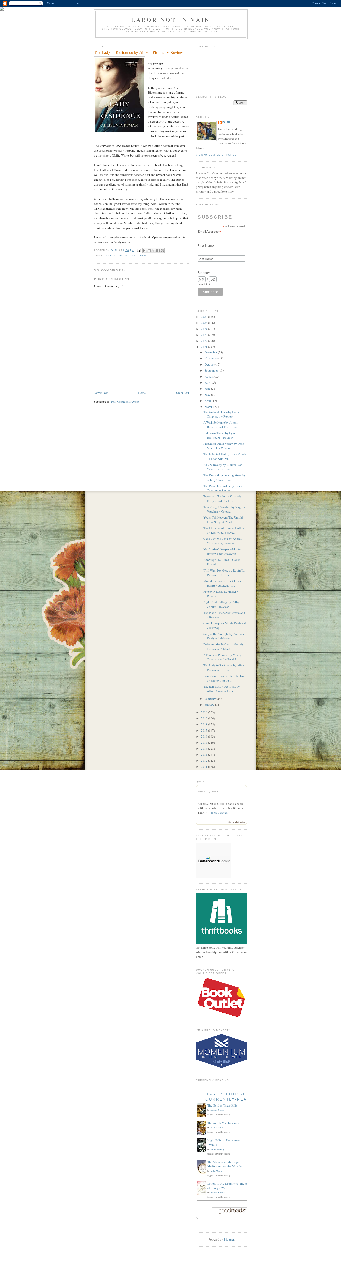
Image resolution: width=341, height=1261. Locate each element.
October (210, 364)
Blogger (229, 1239)
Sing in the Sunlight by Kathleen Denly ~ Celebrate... (224, 636)
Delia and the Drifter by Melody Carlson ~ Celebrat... (223, 646)
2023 (204, 335)
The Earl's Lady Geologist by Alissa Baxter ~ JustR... (221, 688)
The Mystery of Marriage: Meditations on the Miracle (224, 1164)
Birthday (204, 272)
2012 (204, 760)
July (208, 382)
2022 (204, 341)
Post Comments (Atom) (125, 401)
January (210, 704)
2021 (204, 347)
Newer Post (101, 393)
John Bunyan (219, 812)
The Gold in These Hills (222, 1105)
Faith (226, 122)
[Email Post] (139, 250)
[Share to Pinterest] (162, 250)
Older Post (182, 393)
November (211, 358)
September (212, 370)
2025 (204, 323)
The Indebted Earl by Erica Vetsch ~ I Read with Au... (224, 456)
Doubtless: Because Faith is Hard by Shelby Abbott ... (224, 678)
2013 (204, 754)
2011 (204, 766)
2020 (204, 712)
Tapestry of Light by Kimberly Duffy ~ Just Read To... (222, 498)
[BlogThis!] (149, 250)
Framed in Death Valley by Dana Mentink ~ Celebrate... (223, 445)
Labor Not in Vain (170, 19)
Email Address (209, 231)
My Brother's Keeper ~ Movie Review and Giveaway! (222, 551)
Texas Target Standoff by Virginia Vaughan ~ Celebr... (224, 509)
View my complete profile (216, 155)
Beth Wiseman (217, 1127)
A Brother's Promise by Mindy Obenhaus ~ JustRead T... (222, 657)
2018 (204, 724)
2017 (204, 730)
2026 (204, 317)
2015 (204, 742)
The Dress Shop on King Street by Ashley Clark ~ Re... (224, 477)
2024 (204, 329)
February (210, 698)
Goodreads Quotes (236, 821)
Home (142, 393)
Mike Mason (216, 1171)
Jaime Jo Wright (218, 1149)
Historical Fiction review (126, 255)
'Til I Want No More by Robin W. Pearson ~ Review (224, 572)
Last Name (206, 259)
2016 (204, 736)
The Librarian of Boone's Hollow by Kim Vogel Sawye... (223, 530)
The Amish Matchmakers (223, 1123)
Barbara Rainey (217, 1192)
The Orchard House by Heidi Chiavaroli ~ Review (221, 414)
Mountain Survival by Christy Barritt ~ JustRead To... (222, 583)
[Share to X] (153, 250)
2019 (204, 718)
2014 (204, 748)
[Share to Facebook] (158, 250)
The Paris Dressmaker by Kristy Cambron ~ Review (222, 488)
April (208, 401)
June (208, 388)
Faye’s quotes (208, 791)
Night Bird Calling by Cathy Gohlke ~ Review (221, 604)
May (208, 394)
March (209, 407)
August (209, 376)
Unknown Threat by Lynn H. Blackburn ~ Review (221, 435)
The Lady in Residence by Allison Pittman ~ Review (224, 667)
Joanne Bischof (217, 1109)
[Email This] (144, 250)
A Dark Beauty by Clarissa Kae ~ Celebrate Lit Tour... (223, 467)
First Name (206, 245)
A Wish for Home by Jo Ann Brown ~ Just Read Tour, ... (221, 424)
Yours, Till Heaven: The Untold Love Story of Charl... (223, 519)
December (211, 352)
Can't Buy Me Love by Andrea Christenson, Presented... (222, 540)
